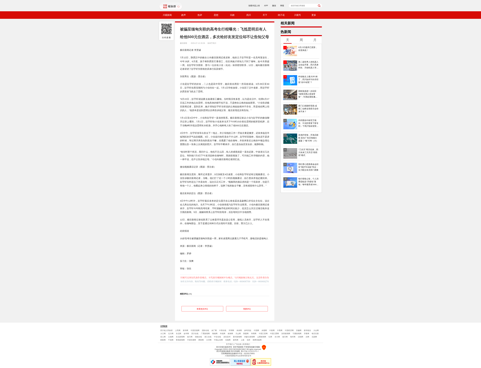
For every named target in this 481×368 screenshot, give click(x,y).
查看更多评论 (202, 309)
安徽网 (298, 330)
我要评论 (247, 309)
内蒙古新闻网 (249, 337)
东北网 (178, 334)
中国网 (256, 330)
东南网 (227, 340)
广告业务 (238, 344)
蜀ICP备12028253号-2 (250, 351)
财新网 (163, 340)
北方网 (170, 334)
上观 (242, 340)
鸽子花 (281, 15)
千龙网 (170, 340)
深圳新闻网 (285, 334)
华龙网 (222, 334)
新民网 (235, 340)
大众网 (316, 330)
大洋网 (208, 340)
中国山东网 (218, 340)
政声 (183, 15)
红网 (270, 337)
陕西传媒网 (257, 340)
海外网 (292, 337)
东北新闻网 (180, 337)
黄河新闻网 (237, 337)
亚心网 (163, 337)
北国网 (314, 337)
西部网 (201, 340)
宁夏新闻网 (297, 334)
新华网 (185, 330)
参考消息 (247, 330)
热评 (200, 15)
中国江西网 (274, 334)
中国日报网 (195, 330)
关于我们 (229, 344)
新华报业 (307, 330)
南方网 (189, 337)
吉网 (307, 337)
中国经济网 (289, 330)
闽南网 (214, 334)
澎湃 (248, 340)
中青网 (279, 330)
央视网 (264, 330)
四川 (248, 15)
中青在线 (222, 330)
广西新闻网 (205, 334)
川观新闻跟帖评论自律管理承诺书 (238, 356)
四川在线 (194, 334)
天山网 (238, 334)
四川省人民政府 (166, 330)
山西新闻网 (261, 337)
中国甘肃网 (191, 340)
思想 (216, 15)
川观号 (297, 15)
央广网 (214, 330)
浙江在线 (207, 337)
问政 (232, 15)
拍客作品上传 (254, 6)
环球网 (231, 330)
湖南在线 (198, 337)
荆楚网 (246, 334)
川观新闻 (167, 15)
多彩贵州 (226, 337)
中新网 (272, 330)
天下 (265, 15)
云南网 (170, 337)
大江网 (163, 334)
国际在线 (205, 330)
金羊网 (186, 334)
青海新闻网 (180, 340)
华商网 (253, 334)
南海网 (230, 334)
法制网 (300, 337)
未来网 (239, 330)
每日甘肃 (315, 334)
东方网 (277, 337)
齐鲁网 (306, 334)
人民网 (177, 330)
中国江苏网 (263, 334)
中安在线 (217, 337)
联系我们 (246, 344)
